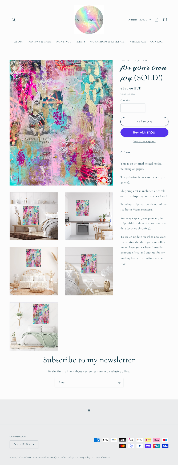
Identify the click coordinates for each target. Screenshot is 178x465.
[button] (14, 19)
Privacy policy (84, 457)
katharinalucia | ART (27, 457)
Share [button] (127, 152)
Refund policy (67, 457)
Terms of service (102, 457)
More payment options (145, 141)
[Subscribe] (119, 382)
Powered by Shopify (47, 457)
